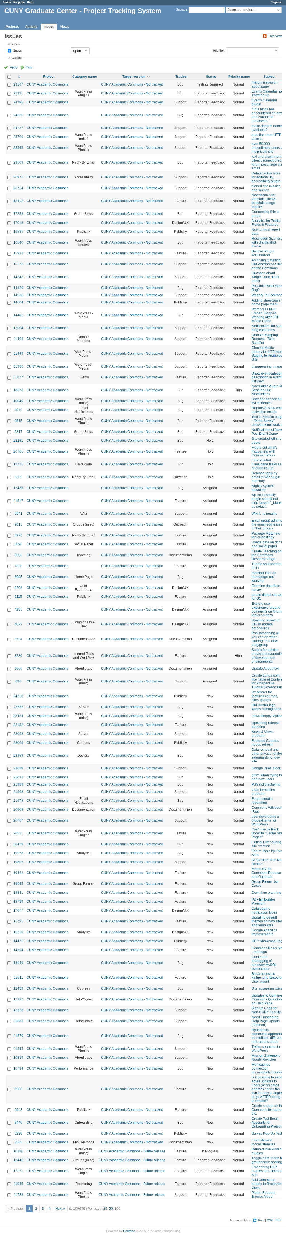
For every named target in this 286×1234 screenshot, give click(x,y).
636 (18, 681)
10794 (18, 1068)
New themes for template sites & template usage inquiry (264, 201)
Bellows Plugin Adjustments (263, 253)
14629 (18, 288)
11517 (18, 501)
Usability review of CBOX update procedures (265, 624)
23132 (18, 725)
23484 (18, 716)
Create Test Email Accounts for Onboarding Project (266, 1122)
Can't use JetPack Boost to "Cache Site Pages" (267, 833)
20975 (18, 177)
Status (17, 50)
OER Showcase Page (268, 941)
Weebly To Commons (268, 295)
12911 (18, 978)
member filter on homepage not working (264, 577)
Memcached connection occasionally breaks (267, 1068)
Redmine (129, 1231)
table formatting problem (263, 792)
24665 (18, 115)
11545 (18, 1049)
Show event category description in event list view (267, 377)
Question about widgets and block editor (265, 277)
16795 (18, 921)
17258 (18, 214)
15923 (18, 253)
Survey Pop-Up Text (267, 1133)
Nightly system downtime (263, 488)
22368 (18, 755)
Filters (16, 44)
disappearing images (268, 366)
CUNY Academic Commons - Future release (132, 1151)
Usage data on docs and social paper (267, 544)
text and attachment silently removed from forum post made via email (268, 162)
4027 (18, 624)
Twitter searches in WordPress (266, 1049)
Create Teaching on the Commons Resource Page (267, 555)
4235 (18, 609)
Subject (269, 77)
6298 (18, 588)
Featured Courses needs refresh (265, 743)
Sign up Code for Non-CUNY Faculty (266, 1010)
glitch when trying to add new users (267, 777)
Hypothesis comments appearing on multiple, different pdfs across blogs (268, 1036)
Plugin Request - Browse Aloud (264, 1195)
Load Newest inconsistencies (263, 1142)
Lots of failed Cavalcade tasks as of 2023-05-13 (266, 464)
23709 (18, 137)
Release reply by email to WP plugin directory (266, 477)
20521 (18, 833)
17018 (18, 223)
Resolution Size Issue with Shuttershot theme (268, 242)
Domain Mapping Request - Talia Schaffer (265, 339)
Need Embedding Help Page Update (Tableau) (266, 1021)
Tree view (275, 36)
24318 (18, 696)
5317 (18, 432)
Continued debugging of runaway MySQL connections (264, 963)
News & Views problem (262, 734)
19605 (18, 862)
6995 (18, 577)
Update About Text (265, 669)
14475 (18, 941)
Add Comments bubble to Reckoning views (267, 1184)
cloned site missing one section (266, 188)
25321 (18, 93)
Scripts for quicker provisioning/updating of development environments (268, 656)
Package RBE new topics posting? (266, 535)
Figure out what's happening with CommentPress (264, 451)
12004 (18, 328)
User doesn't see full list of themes (267, 401)
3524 (18, 639)
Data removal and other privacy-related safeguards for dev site (267, 755)
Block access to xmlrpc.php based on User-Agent (267, 977)
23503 (18, 162)
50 (111, 1209)
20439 (18, 844)
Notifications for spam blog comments (268, 328)
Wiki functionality (264, 514)
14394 (18, 950)
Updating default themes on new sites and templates (267, 921)
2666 (18, 669)
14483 (18, 315)
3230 (18, 656)
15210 (18, 932)
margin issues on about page (265, 84)
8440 (18, 1122)
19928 (18, 853)
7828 (18, 566)
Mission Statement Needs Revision (266, 1057)
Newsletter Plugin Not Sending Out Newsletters (268, 390)
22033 (18, 777)
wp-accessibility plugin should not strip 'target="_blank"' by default (267, 501)
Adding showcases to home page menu (268, 302)
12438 (18, 988)
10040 (18, 401)
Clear (29, 67)
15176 (18, 264)
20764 (18, 188)
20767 (18, 820)
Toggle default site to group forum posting (267, 1160)
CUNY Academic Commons (47, 84)
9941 (18, 514)
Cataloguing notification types (264, 910)
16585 (18, 232)
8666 (18, 555)
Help (30, 2)
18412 (18, 201)
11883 (18, 1021)
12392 (18, 999)
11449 (18, 354)
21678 (18, 801)
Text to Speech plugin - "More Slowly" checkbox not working (268, 421)
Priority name (239, 77)
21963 (18, 792)
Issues (49, 27)
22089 (18, 768)
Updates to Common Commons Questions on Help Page (267, 999)
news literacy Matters (267, 716)
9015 (18, 524)
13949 (18, 963)
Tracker (181, 77)
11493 (18, 339)
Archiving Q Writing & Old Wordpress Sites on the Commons (268, 264)
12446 (18, 1160)
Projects (19, 2)
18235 (18, 464)
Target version (133, 77)
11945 (18, 1184)
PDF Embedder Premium (263, 901)
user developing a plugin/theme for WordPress (265, 820)
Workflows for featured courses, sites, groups (265, 696)
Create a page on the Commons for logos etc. (268, 1110)
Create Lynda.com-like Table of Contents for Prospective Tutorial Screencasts (268, 681)
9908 (18, 1089)
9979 (18, 410)
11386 (18, 366)
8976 (18, 535)
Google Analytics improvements (264, 932)
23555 (18, 707)
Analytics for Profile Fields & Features (266, 223)
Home (7, 2)
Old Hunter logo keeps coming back (266, 707)
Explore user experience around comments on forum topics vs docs (267, 609)
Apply (14, 67)
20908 (18, 810)
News (64, 27)
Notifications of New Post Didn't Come (267, 432)
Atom (260, 1220)
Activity (31, 27)
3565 (18, 1142)
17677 (18, 910)
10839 (18, 1058)
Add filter (219, 50)
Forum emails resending (262, 801)
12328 (18, 1010)
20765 (18, 451)
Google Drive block (266, 768)
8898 (18, 544)
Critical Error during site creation (266, 844)
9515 (18, 421)
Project (48, 77)
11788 (18, 1195)
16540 (18, 242)
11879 (18, 1036)
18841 (18, 893)
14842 (18, 277)
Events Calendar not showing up (267, 93)
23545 (18, 148)
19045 (18, 884)
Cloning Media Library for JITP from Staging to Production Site (268, 353)
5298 (18, 1133)
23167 (18, 84)
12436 (18, 488)
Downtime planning (266, 893)
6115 (18, 597)
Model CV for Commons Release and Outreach (266, 873)
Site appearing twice (267, 988)
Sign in (276, 2)
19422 (18, 873)
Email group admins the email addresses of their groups (267, 524)
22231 (18, 441)
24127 (18, 128)
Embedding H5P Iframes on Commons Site (268, 1171)
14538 (18, 295)
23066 (18, 743)
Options (17, 57)
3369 (18, 477)
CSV (270, 1220)
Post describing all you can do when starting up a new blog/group (266, 639)
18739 (18, 901)
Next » (60, 1209)
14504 (18, 302)
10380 (18, 1151)
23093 (18, 734)
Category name (84, 77)
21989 (18, 784)
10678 (18, 390)
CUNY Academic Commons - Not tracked (132, 84)
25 (105, 1209)
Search (181, 10)
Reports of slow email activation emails (268, 410)
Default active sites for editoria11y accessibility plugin (266, 177)
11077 (18, 377)
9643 (18, 1110)
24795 (18, 102)
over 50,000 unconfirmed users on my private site (268, 148)
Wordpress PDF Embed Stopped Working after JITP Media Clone (265, 315)
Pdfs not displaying (266, 784)
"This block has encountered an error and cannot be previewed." (268, 115)
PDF (278, 1220)
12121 (18, 1171)
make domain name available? (267, 128)
